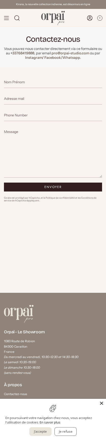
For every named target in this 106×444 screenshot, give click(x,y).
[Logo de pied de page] (19, 314)
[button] (17, 18)
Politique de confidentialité (60, 197)
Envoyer (53, 187)
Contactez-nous (15, 394)
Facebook (52, 57)
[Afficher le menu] (6, 18)
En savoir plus (50, 422)
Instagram (33, 57)
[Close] (101, 403)
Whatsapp (71, 57)
